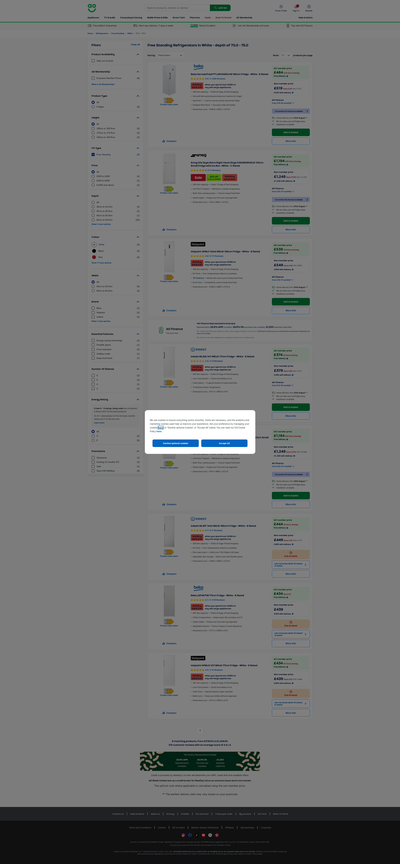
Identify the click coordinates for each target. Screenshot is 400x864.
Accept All (224, 443)
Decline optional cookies (175, 443)
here (160, 427)
